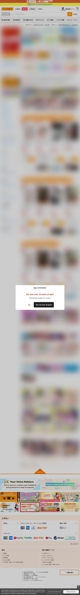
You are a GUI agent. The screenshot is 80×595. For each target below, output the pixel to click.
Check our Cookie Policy (54, 591)
